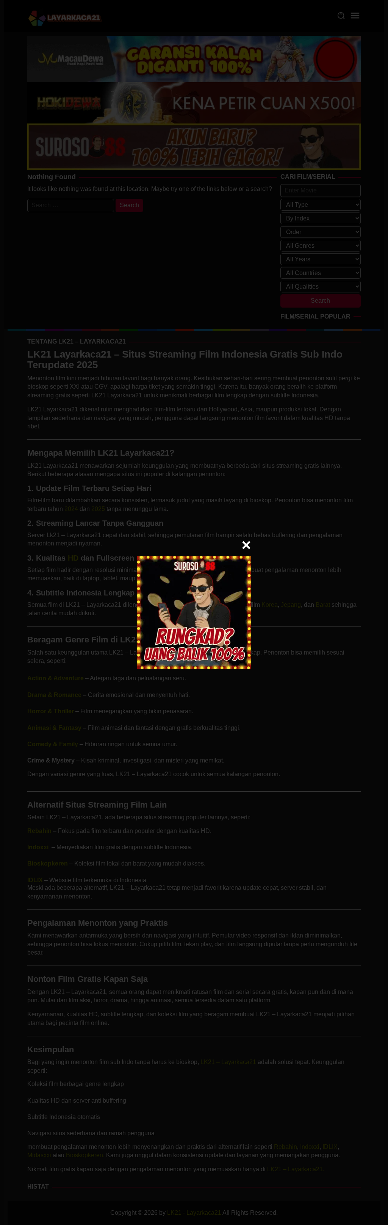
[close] (246, 545)
